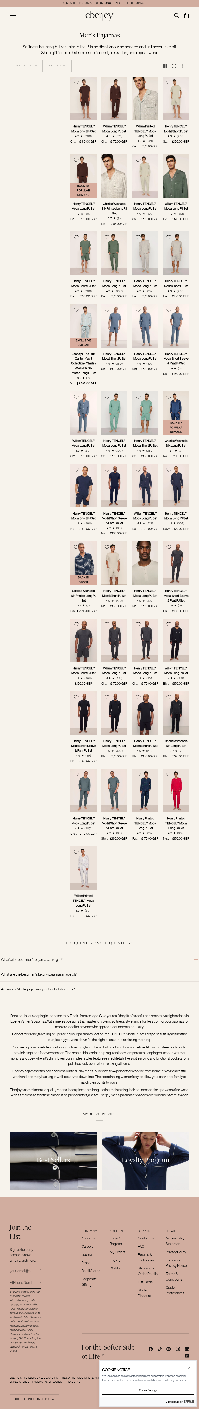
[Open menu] (17, 15)
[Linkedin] (187, 1349)
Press (86, 1263)
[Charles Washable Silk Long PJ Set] (176, 713)
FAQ (141, 1246)
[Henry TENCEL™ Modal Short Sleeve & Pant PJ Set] (176, 325)
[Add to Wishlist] (76, 82)
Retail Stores (91, 1271)
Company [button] (89, 1231)
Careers (88, 1246)
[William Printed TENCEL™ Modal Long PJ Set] (145, 98)
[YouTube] (187, 1356)
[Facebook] (151, 1349)
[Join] (37, 1270)
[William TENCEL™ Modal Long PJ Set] (114, 98)
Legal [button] (171, 1231)
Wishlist (115, 1268)
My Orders (117, 1252)
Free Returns (132, 3)
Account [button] (117, 1231)
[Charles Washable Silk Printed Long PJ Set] (114, 176)
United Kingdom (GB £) (32, 1399)
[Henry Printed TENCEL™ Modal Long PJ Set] (145, 790)
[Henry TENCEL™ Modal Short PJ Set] (83, 98)
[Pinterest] (168, 1349)
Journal (87, 1255)
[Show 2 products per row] (165, 66)
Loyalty (115, 1260)
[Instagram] (178, 1349)
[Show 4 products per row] (183, 66)
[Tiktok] (160, 1349)
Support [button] (145, 1231)
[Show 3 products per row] (174, 66)
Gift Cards (145, 1282)
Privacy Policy (176, 1252)
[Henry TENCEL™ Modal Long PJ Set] (145, 176)
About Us (88, 1238)
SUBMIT (38, 1281)
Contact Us (146, 1238)
